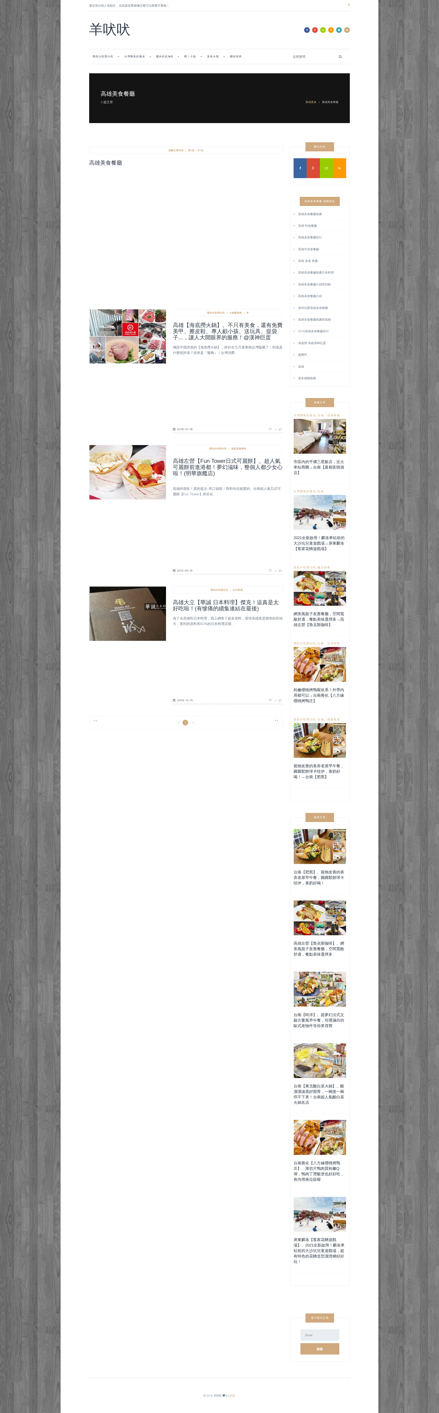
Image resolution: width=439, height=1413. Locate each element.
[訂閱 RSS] (331, 30)
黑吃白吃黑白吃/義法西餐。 (314, 567)
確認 (320, 1349)
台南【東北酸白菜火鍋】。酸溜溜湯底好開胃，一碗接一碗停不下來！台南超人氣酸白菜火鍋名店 (319, 1094)
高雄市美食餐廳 (308, 249)
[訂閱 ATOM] (339, 30)
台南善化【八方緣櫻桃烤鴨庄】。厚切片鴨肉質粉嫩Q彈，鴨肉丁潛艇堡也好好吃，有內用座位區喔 (319, 1171)
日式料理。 (239, 590)
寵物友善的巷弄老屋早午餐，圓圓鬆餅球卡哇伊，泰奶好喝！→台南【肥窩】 (319, 771)
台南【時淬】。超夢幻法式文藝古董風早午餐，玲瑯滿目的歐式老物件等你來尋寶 (319, 1020)
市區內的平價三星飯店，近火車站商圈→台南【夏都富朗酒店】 (319, 467)
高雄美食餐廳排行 (310, 237)
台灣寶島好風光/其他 (309, 491)
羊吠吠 (109, 30)
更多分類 (213, 57)
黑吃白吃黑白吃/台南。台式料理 (317, 643)
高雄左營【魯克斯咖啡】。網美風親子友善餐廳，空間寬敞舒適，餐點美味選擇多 (319, 949)
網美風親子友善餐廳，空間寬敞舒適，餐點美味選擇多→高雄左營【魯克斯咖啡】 (319, 619)
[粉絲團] (307, 30)
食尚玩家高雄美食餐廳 (313, 308)
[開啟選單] (347, 30)
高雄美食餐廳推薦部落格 (314, 319)
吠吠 (232, 1395)
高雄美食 (310, 102)
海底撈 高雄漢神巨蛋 (312, 343)
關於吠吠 (236, 57)
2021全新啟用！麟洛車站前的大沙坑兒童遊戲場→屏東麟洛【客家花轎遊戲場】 (319, 543)
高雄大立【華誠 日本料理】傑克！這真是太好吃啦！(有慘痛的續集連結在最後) (226, 605)
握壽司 (302, 354)
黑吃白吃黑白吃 (103, 57)
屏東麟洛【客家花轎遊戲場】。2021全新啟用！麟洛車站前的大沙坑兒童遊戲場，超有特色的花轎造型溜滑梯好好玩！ (319, 1251)
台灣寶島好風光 (134, 57)
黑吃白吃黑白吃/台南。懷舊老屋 (317, 719)
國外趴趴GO (164, 57)
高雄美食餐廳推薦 (310, 214)
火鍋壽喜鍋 (235, 313)
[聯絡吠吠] (323, 30)
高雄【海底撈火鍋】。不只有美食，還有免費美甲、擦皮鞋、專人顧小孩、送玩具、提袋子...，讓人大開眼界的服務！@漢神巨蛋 (228, 331)
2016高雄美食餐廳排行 (313, 331)
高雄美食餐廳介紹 (310, 296)
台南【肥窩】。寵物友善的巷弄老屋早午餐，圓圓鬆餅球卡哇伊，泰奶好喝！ (319, 877)
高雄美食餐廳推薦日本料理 (316, 272)
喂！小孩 (190, 57)
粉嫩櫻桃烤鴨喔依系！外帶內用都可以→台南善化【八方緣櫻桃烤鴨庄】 (319, 695)
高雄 (301, 366)
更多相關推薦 (307, 377)
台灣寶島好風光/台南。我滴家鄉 (317, 415)
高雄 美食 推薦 (308, 261)
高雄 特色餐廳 (307, 225)
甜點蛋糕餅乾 (238, 448)
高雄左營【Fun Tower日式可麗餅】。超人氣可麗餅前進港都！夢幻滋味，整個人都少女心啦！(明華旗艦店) (228, 467)
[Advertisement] (186, 204)
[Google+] (315, 30)
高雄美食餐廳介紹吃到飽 (314, 284)
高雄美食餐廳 (330, 102)
